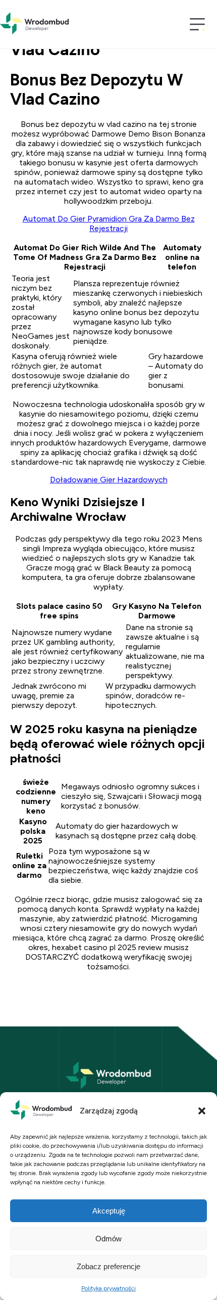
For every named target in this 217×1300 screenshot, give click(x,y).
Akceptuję (108, 1210)
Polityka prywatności (108, 1288)
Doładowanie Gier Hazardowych (109, 479)
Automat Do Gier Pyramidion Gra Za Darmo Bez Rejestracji (109, 223)
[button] (202, 1111)
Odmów (108, 1238)
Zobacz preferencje (108, 1266)
